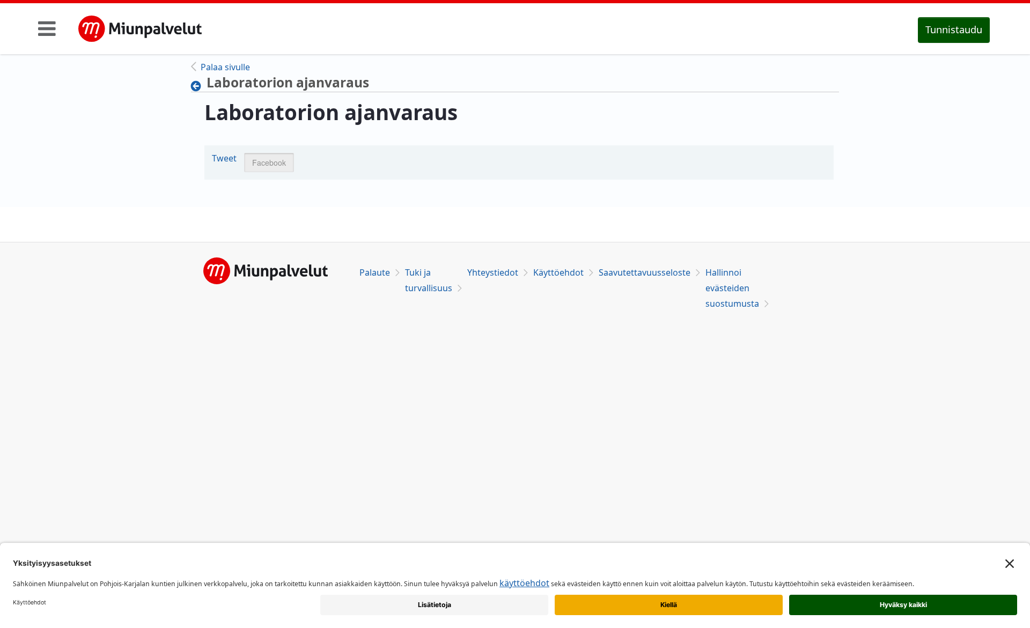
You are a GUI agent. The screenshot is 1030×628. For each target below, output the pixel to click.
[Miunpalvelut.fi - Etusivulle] (140, 29)
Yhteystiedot (492, 272)
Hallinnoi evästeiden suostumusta (732, 288)
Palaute (374, 272)
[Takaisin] (199, 86)
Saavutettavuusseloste (644, 272)
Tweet (224, 158)
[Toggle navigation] (47, 28)
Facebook (269, 162)
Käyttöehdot (558, 272)
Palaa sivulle (225, 67)
